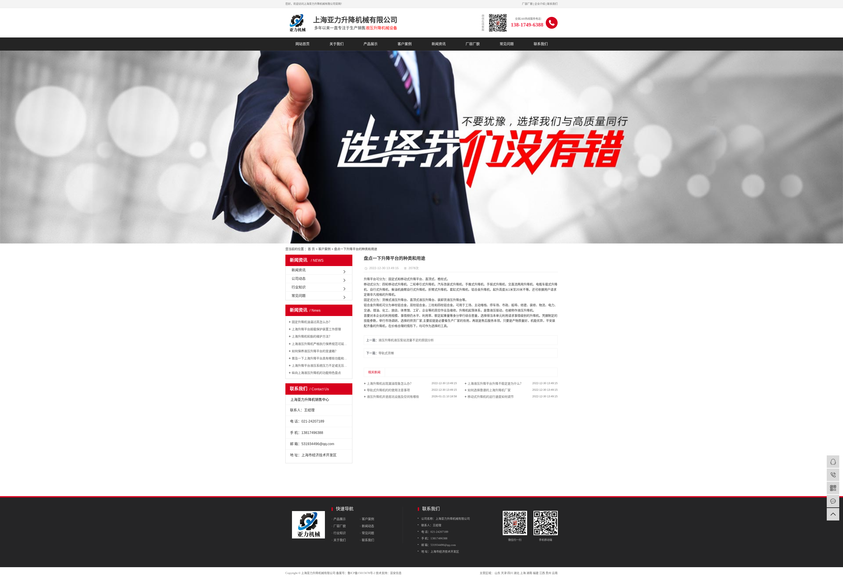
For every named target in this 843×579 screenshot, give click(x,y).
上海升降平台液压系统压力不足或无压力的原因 (320, 365)
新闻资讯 (439, 44)
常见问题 (507, 44)
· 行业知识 (338, 533)
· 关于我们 (338, 540)
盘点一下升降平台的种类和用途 (355, 249)
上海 (523, 573)
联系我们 (552, 3)
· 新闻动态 (367, 526)
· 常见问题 (367, 533)
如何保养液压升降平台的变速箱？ (315, 351)
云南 (555, 573)
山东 (497, 573)
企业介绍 (540, 3)
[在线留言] (833, 501)
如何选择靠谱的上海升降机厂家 (489, 390)
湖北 (516, 573)
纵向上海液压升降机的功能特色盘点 (316, 373)
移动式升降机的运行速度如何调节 (491, 396)
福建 (536, 573)
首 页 (311, 249)
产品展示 (371, 44)
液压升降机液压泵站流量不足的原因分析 (406, 340)
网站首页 (302, 44)
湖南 (529, 573)
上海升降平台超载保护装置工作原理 (316, 329)
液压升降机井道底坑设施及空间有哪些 (393, 396)
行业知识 (299, 287)
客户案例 (405, 44)
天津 (504, 573)
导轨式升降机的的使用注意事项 (388, 390)
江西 (542, 573)
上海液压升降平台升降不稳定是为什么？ (495, 383)
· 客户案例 (367, 519)
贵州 (548, 573)
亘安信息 (396, 573)
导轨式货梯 (386, 353)
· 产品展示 (338, 519)
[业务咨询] (833, 461)
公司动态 (299, 279)
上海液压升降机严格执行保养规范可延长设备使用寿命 (320, 344)
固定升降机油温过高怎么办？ (312, 322)
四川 (510, 573)
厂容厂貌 (527, 3)
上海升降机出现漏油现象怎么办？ (390, 383)
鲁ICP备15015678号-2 (361, 573)
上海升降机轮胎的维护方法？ (312, 336)
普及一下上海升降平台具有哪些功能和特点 (320, 358)
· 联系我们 (367, 540)
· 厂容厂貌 (338, 526)
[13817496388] (833, 475)
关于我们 (337, 44)
